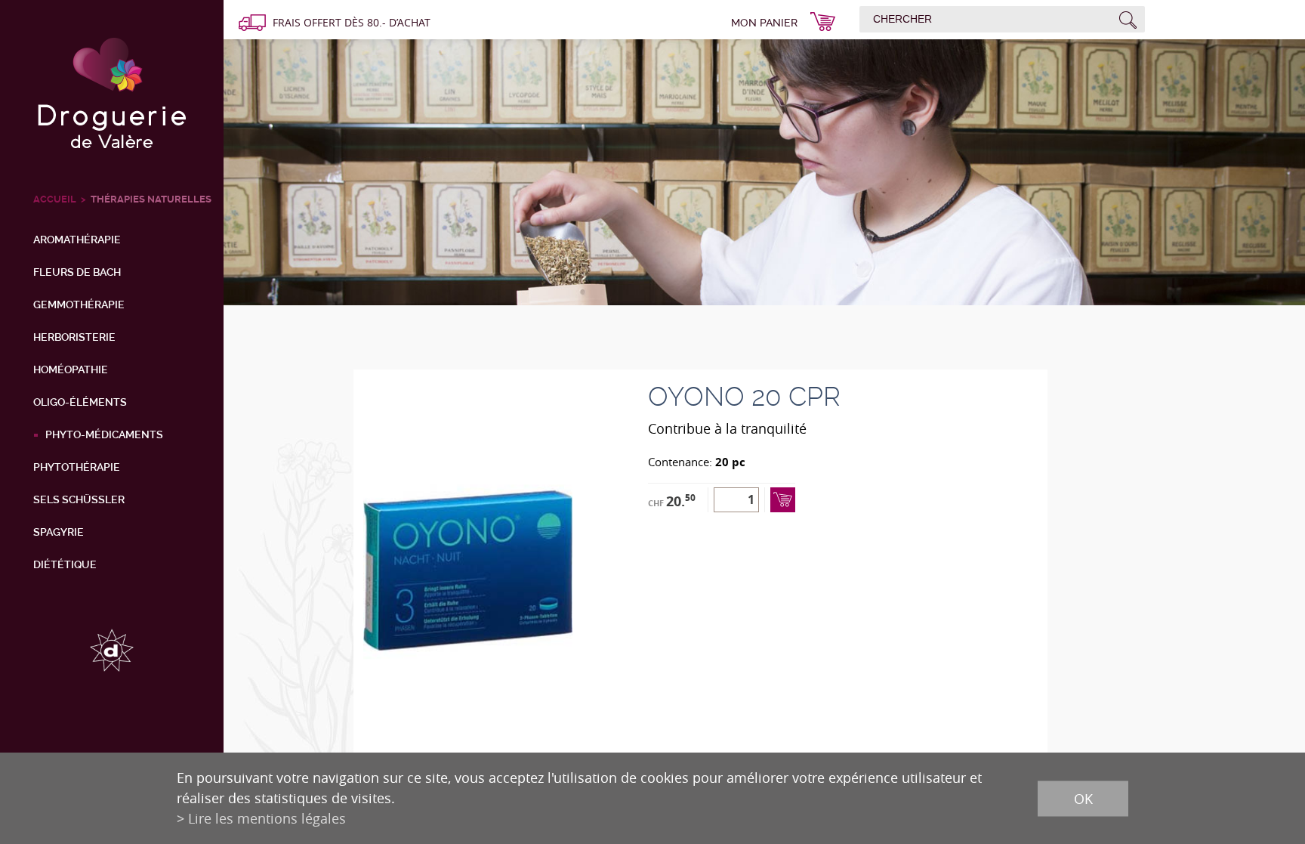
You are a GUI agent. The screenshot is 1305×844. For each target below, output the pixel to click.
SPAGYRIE (58, 532)
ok (1083, 798)
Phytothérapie (76, 467)
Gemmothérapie (79, 304)
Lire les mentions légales (267, 818)
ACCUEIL (54, 199)
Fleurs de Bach (77, 272)
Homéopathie (70, 369)
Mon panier (764, 23)
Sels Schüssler (79, 499)
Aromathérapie (77, 239)
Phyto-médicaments (104, 434)
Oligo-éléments (80, 402)
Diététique (65, 564)
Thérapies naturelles (151, 199)
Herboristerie (74, 337)
